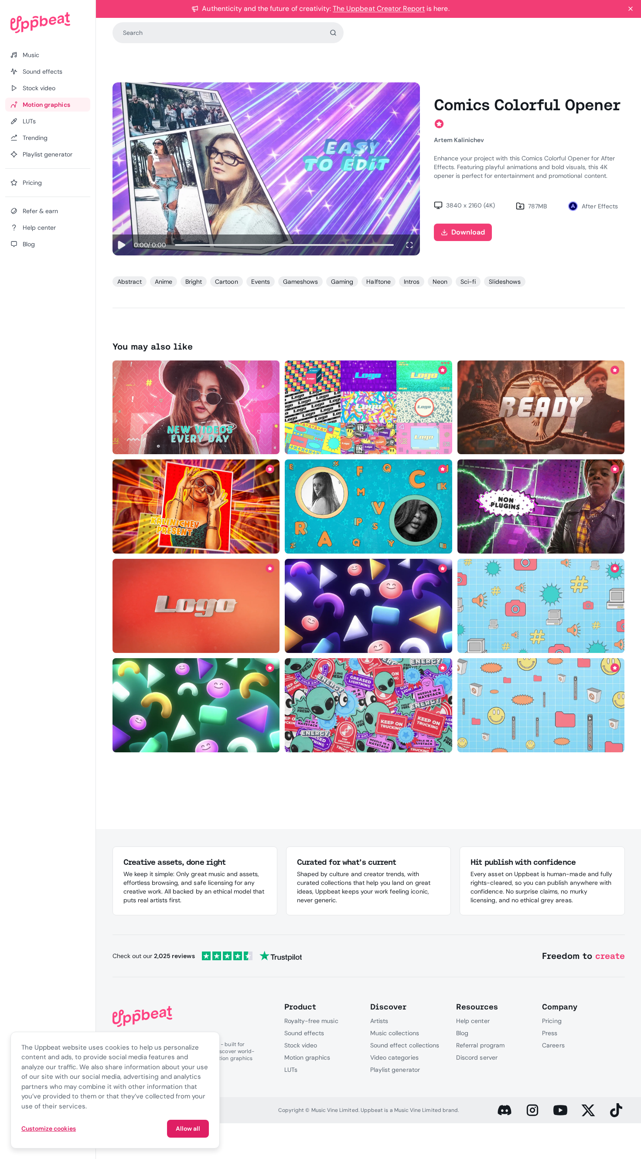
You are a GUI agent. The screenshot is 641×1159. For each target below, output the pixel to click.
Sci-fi (468, 282)
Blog (462, 1033)
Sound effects (304, 1033)
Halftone (378, 282)
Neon (440, 282)
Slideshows (504, 282)
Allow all (188, 1128)
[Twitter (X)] (588, 1110)
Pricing (551, 1021)
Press (549, 1033)
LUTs (290, 1070)
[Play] (121, 245)
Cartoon (226, 282)
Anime (163, 282)
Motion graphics (307, 1057)
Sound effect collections (404, 1045)
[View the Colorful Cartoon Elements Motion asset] (541, 605)
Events (260, 282)
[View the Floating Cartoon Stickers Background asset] (368, 705)
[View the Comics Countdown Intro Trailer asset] (541, 407)
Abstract (129, 282)
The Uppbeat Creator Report (379, 8)
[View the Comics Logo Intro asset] (196, 605)
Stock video (300, 1045)
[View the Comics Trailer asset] (541, 506)
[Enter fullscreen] (409, 245)
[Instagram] (532, 1110)
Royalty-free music (311, 1021)
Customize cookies (48, 1128)
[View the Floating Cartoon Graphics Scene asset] (541, 705)
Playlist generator (395, 1070)
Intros (411, 282)
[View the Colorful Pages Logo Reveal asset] (368, 407)
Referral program (480, 1045)
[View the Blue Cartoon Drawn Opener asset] (368, 506)
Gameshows (300, 282)
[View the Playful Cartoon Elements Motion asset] (196, 705)
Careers (553, 1045)
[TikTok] (616, 1110)
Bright (193, 282)
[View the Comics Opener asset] (196, 506)
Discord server (477, 1057)
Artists (379, 1021)
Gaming (342, 282)
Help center (472, 1021)
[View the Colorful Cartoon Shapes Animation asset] (368, 605)
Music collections (394, 1033)
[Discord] (504, 1110)
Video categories (394, 1057)
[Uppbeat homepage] (47, 22)
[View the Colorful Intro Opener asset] (196, 407)
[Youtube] (560, 1110)
